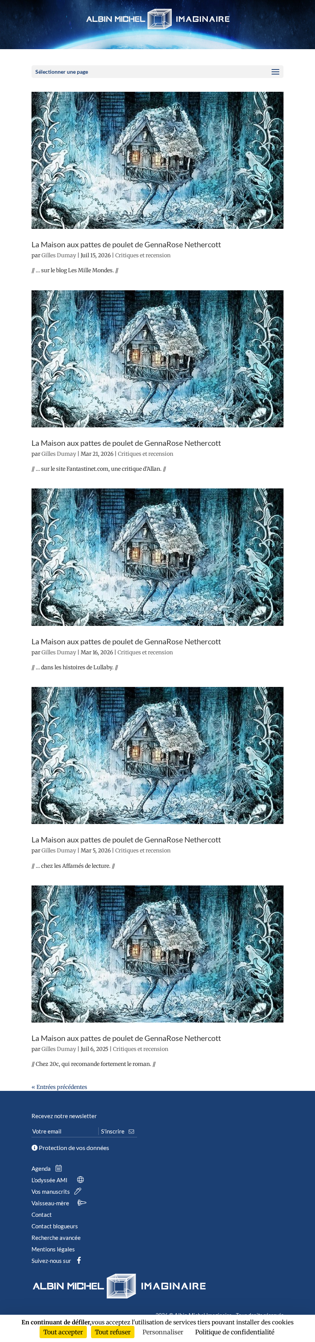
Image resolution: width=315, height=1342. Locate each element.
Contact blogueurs (55, 1226)
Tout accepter (63, 1332)
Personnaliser (163, 1332)
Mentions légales (53, 1249)
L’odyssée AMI (50, 1180)
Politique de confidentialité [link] (234, 1332)
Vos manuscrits (51, 1191)
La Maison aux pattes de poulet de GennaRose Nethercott (126, 244)
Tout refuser (113, 1332)
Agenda (42, 1168)
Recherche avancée (56, 1237)
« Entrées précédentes (59, 1087)
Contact (42, 1214)
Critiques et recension (143, 255)
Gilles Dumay (58, 255)
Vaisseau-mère (51, 1203)
